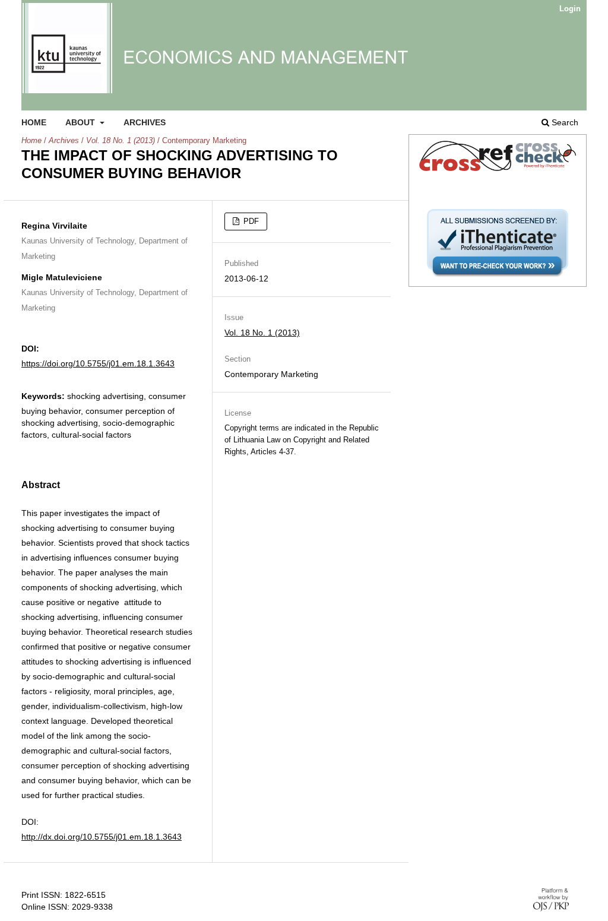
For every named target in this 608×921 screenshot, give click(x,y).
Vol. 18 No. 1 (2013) (120, 140)
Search (563, 122)
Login (570, 8)
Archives (145, 122)
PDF (250, 221)
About (81, 122)
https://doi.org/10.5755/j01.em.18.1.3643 (98, 363)
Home (33, 122)
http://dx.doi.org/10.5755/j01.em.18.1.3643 (101, 836)
